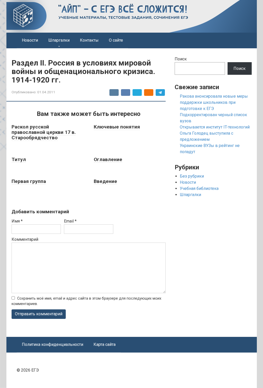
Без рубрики (192, 176)
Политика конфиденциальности (52, 344)
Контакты (89, 40)
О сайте (116, 40)
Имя (17, 221)
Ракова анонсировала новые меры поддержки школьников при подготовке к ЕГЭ (214, 102)
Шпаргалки (59, 40)
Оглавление (108, 159)
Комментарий (25, 239)
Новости (30, 40)
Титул (19, 159)
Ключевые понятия (117, 127)
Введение (105, 181)
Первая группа (29, 181)
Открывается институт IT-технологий (215, 127)
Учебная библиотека (199, 188)
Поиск (181, 59)
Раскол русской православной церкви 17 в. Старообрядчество (44, 132)
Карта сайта (104, 344)
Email (70, 221)
